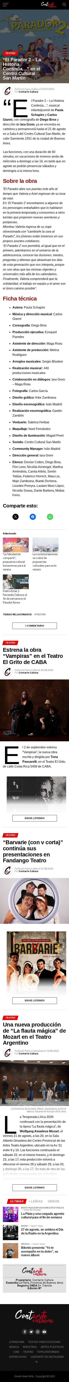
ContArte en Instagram (47, 1356)
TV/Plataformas (48, 1351)
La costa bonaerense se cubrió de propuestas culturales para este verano (45, 562)
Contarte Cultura (28, 91)
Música (14, 1347)
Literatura (16, 1342)
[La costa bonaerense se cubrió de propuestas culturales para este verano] (45, 545)
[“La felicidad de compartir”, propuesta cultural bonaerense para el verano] (16, 545)
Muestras (30, 1347)
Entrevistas (18, 1356)
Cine (16, 1351)
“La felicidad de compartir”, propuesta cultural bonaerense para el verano (14, 562)
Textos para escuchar (44, 1342)
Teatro (41, 614)
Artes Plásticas (52, 1347)
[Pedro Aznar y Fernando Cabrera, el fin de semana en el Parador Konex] (16, 581)
